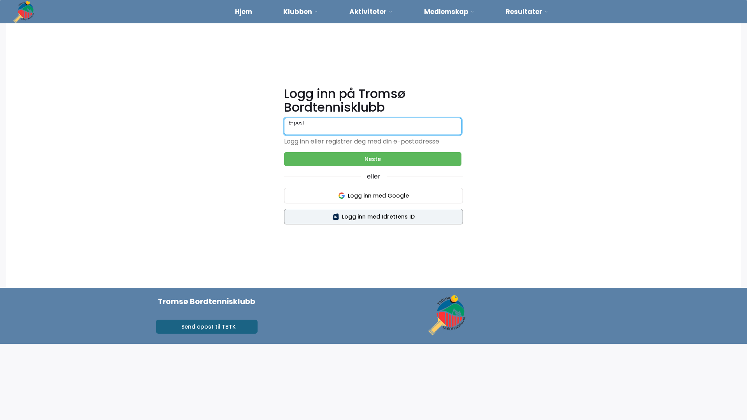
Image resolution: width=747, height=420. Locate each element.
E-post (296, 122)
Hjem (243, 11)
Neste (373, 159)
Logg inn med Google (378, 196)
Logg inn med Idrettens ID (378, 216)
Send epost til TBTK (208, 327)
